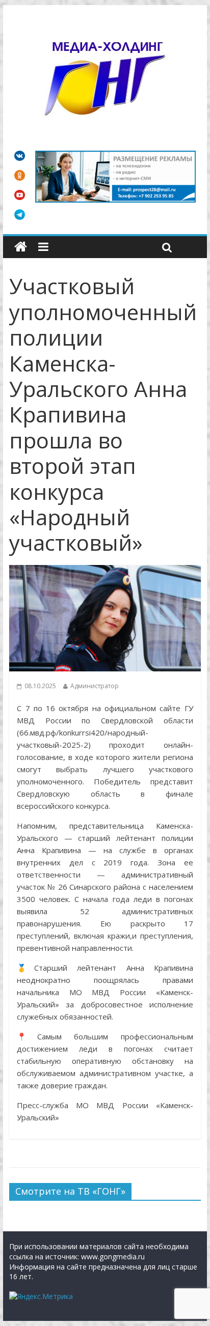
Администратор (94, 686)
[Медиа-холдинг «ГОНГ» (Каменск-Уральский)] (20, 247)
